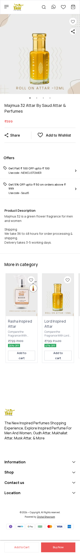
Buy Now (58, 547)
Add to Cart (21, 547)
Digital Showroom (46, 516)
